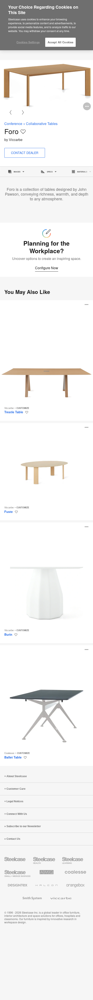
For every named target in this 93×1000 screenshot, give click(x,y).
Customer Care (16, 788)
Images (17, 171)
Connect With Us (16, 813)
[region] (46, 25)
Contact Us (13, 838)
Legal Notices (14, 801)
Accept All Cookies (60, 42)
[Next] (23, 112)
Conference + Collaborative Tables (31, 123)
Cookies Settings (28, 42)
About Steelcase (16, 776)
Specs (50, 171)
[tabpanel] (46, 86)
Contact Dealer (24, 153)
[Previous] (10, 112)
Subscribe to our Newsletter (23, 826)
